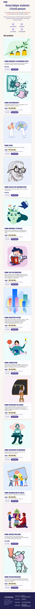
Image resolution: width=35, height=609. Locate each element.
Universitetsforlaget (26, 602)
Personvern (17, 602)
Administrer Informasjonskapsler (26, 605)
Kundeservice (18, 596)
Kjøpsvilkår (17, 605)
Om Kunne (17, 599)
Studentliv (24, 599)
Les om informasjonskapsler (26, 596)
